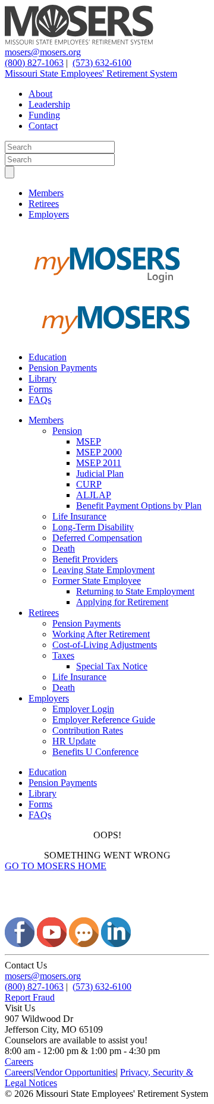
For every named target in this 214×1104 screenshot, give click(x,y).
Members (46, 193)
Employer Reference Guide (103, 720)
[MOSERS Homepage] (107, 912)
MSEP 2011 (98, 463)
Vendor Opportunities (75, 1072)
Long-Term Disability (93, 527)
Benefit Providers (85, 559)
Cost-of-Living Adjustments (104, 645)
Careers (19, 1061)
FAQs (40, 400)
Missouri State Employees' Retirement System (91, 73)
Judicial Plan (100, 473)
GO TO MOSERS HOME (55, 866)
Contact (43, 126)
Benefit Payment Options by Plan (139, 506)
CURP (89, 484)
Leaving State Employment (103, 570)
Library (42, 378)
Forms (40, 389)
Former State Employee (96, 580)
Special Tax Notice (111, 666)
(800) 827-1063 (34, 63)
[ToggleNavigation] (9, 172)
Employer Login (83, 709)
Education (48, 357)
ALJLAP (93, 495)
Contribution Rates (87, 730)
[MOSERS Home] (79, 41)
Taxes (63, 655)
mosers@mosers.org (43, 52)
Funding (44, 115)
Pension (67, 431)
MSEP (88, 441)
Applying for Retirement (122, 602)
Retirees (44, 204)
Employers (49, 214)
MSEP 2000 (99, 452)
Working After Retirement (101, 634)
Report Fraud (30, 997)
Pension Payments (63, 368)
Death (63, 548)
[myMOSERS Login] (107, 290)
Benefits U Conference (95, 752)
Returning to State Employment (135, 591)
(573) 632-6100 (102, 63)
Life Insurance (79, 516)
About (40, 94)
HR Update (74, 741)
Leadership (49, 104)
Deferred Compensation (97, 538)
